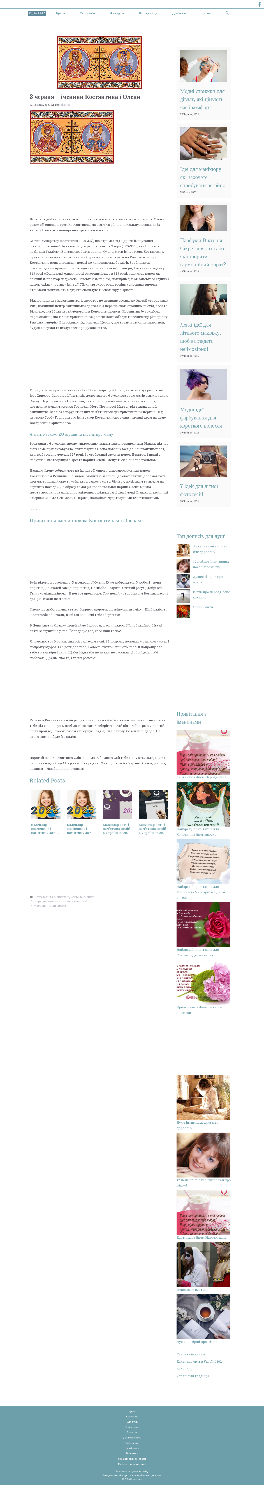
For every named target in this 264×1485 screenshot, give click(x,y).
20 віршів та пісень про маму (86, 434)
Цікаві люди (132, 1448)
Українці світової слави (132, 1459)
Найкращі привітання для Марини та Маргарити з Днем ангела (201, 892)
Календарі (185, 1369)
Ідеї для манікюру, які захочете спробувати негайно (202, 177)
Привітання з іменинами (51, 897)
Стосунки (87, 13)
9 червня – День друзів (50, 906)
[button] (227, 13)
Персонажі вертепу (192, 1290)
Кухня (206, 13)
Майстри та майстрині (132, 1464)
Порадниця (148, 13)
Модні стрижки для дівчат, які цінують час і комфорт (202, 99)
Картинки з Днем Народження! (202, 777)
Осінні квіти (203, 607)
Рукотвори (132, 1443)
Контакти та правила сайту (132, 1471)
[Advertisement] (99, 190)
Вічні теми (132, 1453)
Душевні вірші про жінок (197, 1342)
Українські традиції (193, 1376)
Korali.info (136, 1479)
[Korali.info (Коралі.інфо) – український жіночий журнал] (37, 13)
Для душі (117, 13)
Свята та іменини (83, 897)
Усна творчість (132, 1437)
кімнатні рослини (151, 1475)
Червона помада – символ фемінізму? (60, 901)
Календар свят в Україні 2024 (200, 1362)
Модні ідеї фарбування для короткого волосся (201, 418)
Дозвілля (179, 13)
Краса (60, 13)
